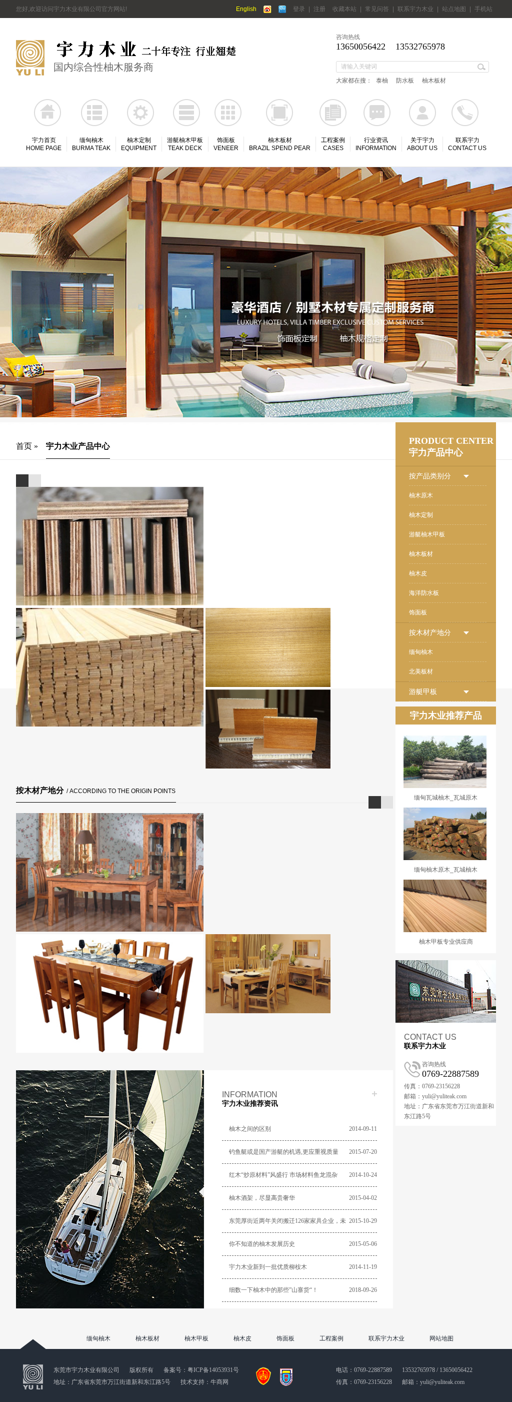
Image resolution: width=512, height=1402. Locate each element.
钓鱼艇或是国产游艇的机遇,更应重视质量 (283, 1151)
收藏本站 (344, 9)
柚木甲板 (196, 1338)
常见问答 (377, 9)
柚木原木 (421, 495)
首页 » (27, 446)
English (246, 9)
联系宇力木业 (416, 9)
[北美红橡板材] (110, 993)
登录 (299, 9)
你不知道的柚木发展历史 (262, 1243)
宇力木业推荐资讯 (250, 1103)
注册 (320, 9)
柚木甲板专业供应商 (446, 941)
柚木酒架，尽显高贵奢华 (262, 1197)
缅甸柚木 (421, 651)
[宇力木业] (30, 73)
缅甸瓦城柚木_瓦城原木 (446, 797)
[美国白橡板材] (299, 993)
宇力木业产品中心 (78, 446)
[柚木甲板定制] (110, 667)
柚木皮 (418, 573)
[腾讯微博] (282, 9)
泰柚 (382, 80)
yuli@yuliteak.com (442, 1381)
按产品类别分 (430, 476)
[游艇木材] (256, 292)
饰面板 (418, 612)
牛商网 (219, 1381)
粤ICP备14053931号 (213, 1369)
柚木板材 (434, 80)
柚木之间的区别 (250, 1128)
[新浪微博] (267, 9)
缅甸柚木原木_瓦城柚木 (446, 869)
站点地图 (454, 9)
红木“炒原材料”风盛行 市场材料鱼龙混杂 (283, 1174)
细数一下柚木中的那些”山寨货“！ (273, 1289)
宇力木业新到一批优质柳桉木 (268, 1266)
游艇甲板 (423, 691)
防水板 (405, 80)
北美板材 (421, 671)
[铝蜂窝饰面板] (299, 748)
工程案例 (332, 1338)
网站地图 (442, 1338)
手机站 (483, 9)
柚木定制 (421, 514)
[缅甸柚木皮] (299, 667)
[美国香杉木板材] (110, 872)
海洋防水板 (424, 592)
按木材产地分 (96, 790)
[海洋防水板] (110, 546)
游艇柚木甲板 (427, 534)
